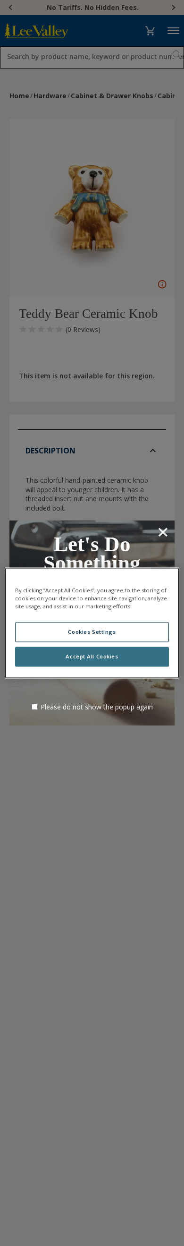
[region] (92, 622)
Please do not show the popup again (97, 706)
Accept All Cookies (92, 656)
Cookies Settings (92, 632)
